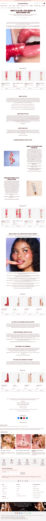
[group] (6, 80)
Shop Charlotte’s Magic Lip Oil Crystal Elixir (12, 199)
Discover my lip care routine (23, 135)
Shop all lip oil (23, 123)
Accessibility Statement (36, 497)
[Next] (43, 68)
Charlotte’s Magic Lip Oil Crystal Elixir (20, 26)
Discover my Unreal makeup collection (23, 402)
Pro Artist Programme (36, 490)
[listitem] (4, 6)
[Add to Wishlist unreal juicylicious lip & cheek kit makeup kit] (23, 71)
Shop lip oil (23, 401)
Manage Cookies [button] (23, 517)
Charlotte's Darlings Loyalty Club (21, 495)
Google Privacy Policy (15, 518)
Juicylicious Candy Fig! (30, 283)
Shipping (18, 488)
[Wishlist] (39, 3)
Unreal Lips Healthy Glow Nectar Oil (33, 118)
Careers (3, 490)
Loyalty (35, 3)
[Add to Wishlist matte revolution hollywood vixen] (11, 297)
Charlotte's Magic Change (37, 495)
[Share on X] (21, 418)
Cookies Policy (7, 517)
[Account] (37, 3)
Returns (18, 490)
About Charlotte (4, 488)
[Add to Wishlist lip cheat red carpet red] (23, 297)
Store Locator (4, 486)
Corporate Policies (18, 517)
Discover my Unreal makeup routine (23, 404)
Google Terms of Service (22, 518)
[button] (42, 3)
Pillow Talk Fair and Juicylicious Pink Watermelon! (28, 278)
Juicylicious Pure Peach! (30, 286)
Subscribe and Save (36, 488)
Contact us (22, 516)
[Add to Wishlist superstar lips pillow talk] (34, 297)
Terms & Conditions (12, 517)
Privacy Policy (3, 517)
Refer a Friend (35, 486)
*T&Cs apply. (3, 476)
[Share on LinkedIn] (27, 418)
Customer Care (19, 486)
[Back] (41, 68)
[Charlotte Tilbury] (23, 3)
